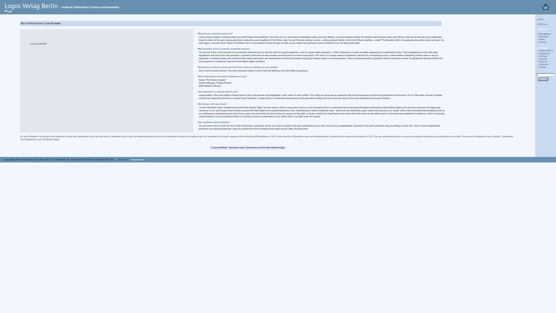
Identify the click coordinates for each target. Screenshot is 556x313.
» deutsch (540, 19)
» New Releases (544, 33)
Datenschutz (122, 160)
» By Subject (543, 36)
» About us (542, 61)
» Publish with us (545, 50)
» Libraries (542, 58)
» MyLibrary (542, 24)
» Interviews (543, 64)
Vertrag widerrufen (138, 160)
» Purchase (542, 56)
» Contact (542, 66)
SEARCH (543, 79)
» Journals (542, 42)
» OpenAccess (544, 53)
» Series (541, 39)
